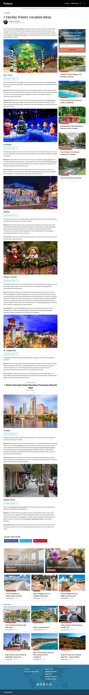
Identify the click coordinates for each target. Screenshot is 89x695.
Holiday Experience (48, 159)
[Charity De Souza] (5, 22)
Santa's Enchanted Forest (27, 208)
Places (27, 669)
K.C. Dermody (31, 390)
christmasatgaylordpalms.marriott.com (30, 140)
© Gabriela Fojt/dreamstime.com (23, 496)
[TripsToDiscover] (37, 684)
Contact (48, 674)
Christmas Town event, (27, 449)
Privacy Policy (51, 676)
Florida (6, 13)
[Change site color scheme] (84, 3)
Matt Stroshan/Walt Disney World (21, 273)
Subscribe (72, 49)
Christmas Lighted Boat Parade (33, 519)
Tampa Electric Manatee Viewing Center (44, 447)
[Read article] (72, 63)
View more (24, 560)
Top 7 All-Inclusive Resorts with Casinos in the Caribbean (43, 654)
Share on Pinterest (41, 541)
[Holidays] (47, 684)
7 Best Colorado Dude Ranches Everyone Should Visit (30, 386)
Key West (7, 75)
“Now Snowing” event (44, 302)
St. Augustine (9, 350)
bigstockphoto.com (41, 426)
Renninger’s (23, 517)
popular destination (50, 82)
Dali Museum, (20, 445)
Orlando (7, 144)
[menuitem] (67, 3)
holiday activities (19, 29)
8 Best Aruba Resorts (41, 627)
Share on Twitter (26, 541)
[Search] (81, 3)
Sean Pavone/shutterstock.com (30, 346)
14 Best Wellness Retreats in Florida (64, 567)
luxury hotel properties (46, 310)
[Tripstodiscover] (44, 684)
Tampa (6, 430)
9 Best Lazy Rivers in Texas (70, 178)
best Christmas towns (21, 35)
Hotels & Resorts (31, 671)
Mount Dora (9, 499)
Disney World (10, 277)
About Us (49, 669)
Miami (6, 212)
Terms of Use (50, 679)
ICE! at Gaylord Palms (51, 161)
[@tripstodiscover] (41, 684)
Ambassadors (51, 671)
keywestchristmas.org (26, 71)
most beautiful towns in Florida (17, 507)
